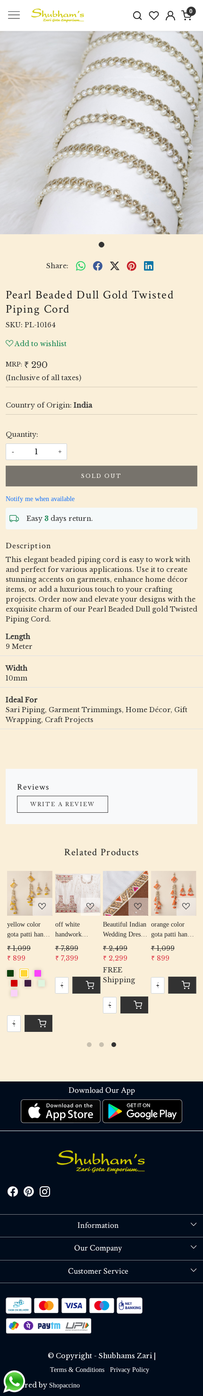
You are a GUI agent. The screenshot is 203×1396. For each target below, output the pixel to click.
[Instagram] (45, 1193)
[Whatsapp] (80, 266)
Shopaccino (64, 1385)
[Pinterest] (29, 1193)
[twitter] (114, 266)
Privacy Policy (129, 1369)
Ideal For (22, 700)
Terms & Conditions (77, 1369)
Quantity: (22, 434)
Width (16, 668)
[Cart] (134, 1004)
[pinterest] (131, 266)
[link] (137, 15)
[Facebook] (13, 1193)
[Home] (58, 15)
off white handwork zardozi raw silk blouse (76, 930)
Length (18, 636)
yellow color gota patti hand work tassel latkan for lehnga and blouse (27, 930)
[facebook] (97, 266)
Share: (57, 266)
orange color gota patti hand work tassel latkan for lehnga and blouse (171, 930)
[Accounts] (170, 15)
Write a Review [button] (62, 804)
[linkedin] (148, 266)
